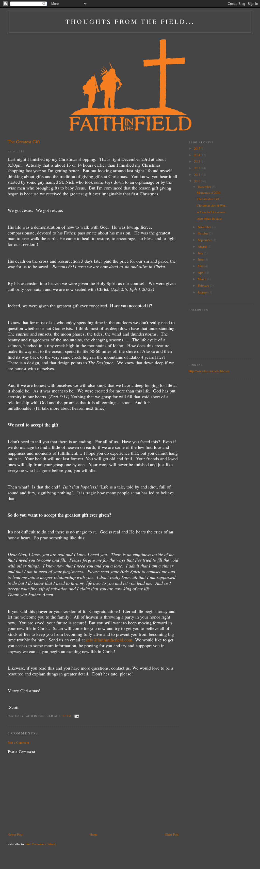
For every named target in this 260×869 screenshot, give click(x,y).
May (201, 266)
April (201, 272)
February (204, 285)
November (205, 227)
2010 (197, 181)
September (205, 240)
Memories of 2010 (208, 192)
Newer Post (15, 834)
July (201, 253)
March (202, 279)
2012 (197, 168)
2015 (197, 148)
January (203, 292)
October (203, 233)
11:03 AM (65, 716)
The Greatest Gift (24, 141)
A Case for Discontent (211, 212)
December (205, 186)
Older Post (171, 834)
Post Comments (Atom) (40, 844)
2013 (197, 161)
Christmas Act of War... (212, 205)
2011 (197, 174)
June (201, 259)
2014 (197, 155)
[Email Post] (76, 716)
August (203, 246)
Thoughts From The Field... (130, 21)
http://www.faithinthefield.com (209, 371)
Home (94, 834)
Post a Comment (18, 742)
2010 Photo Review (209, 218)
